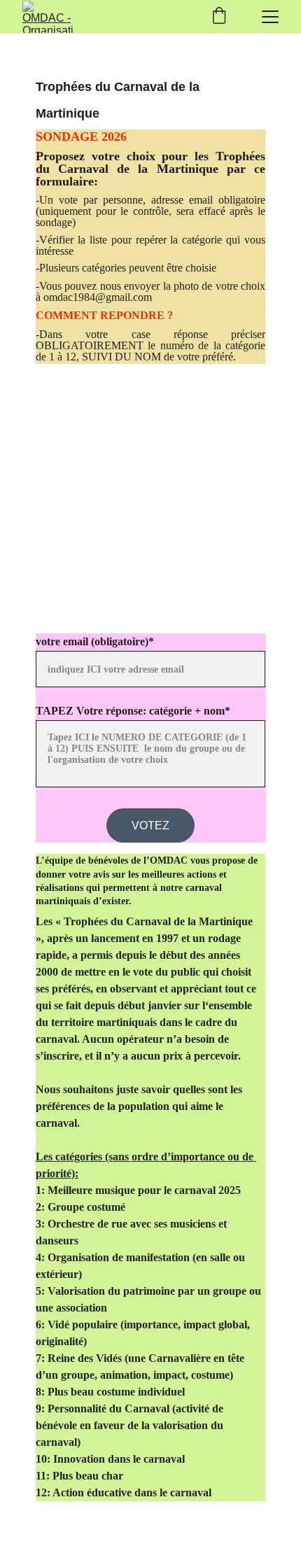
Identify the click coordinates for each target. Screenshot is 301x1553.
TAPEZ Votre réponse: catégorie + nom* (133, 711)
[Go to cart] (219, 16)
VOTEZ (150, 825)
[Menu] (270, 16)
